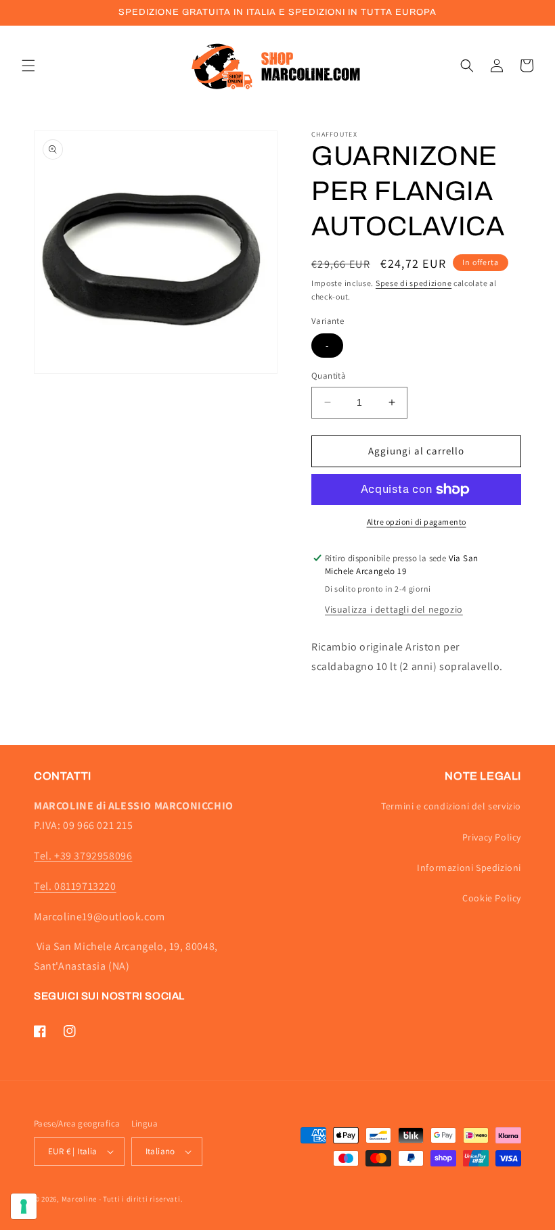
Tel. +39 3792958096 (83, 856)
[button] (28, 65)
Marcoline (79, 1199)
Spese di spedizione (413, 283)
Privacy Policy (491, 837)
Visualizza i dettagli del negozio (394, 609)
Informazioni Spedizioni (469, 867)
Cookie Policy (491, 898)
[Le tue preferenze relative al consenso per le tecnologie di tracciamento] (24, 1206)
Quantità (328, 375)
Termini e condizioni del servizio (451, 806)
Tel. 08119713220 (75, 886)
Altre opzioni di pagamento (416, 522)
